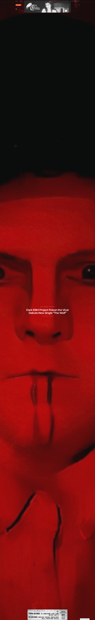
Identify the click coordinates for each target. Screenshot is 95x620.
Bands (21, 1)
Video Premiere (51, 306)
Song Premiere (45, 306)
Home (17, 1)
